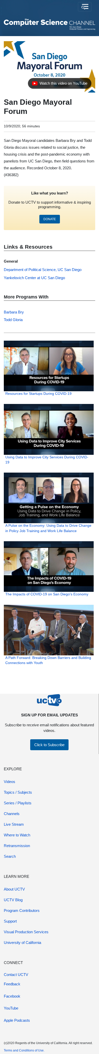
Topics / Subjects (18, 792)
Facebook (12, 996)
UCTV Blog (13, 900)
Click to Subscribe (49, 745)
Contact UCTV (16, 974)
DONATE (49, 219)
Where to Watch (17, 835)
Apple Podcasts (17, 1020)
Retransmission (17, 846)
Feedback (12, 984)
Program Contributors (22, 910)
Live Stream (14, 824)
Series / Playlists (17, 803)
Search (10, 856)
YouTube (11, 1008)
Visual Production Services (26, 932)
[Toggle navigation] (84, 7)
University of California (22, 942)
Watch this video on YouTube (59, 84)
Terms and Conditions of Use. (24, 1050)
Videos (9, 781)
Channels (12, 813)
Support (10, 921)
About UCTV (14, 889)
